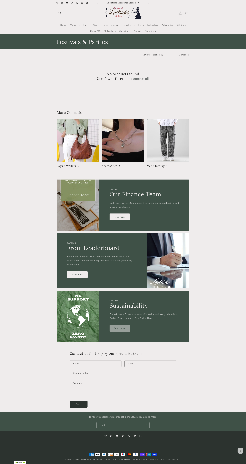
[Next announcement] (149, 3)
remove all (140, 78)
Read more (120, 217)
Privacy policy (124, 459)
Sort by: (146, 55)
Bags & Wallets (66, 166)
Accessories (109, 166)
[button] (60, 13)
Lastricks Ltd (97, 459)
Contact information (173, 459)
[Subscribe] (146, 425)
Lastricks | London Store (81, 459)
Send (78, 404)
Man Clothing (156, 166)
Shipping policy (156, 459)
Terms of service (140, 459)
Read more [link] (120, 328)
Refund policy (110, 459)
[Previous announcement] (97, 3)
